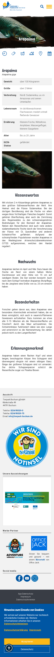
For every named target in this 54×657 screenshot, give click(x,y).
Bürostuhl (40, 560)
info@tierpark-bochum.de (20, 416)
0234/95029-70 (17, 413)
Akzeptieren (27, 641)
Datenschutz (27, 649)
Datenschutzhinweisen (16, 623)
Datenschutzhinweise (25, 599)
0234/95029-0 (17, 410)
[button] (9, 648)
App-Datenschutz (25, 594)
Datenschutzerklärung (16, 630)
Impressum (26, 597)
